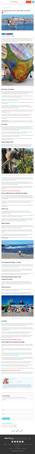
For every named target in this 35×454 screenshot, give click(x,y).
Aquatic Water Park (4, 364)
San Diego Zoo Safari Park (14, 355)
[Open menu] (1, 2)
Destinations (6, 7)
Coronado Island (22, 126)
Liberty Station (24, 215)
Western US (10, 7)
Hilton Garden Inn (13, 197)
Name (3, 410)
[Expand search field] (33, 2)
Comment (4, 399)
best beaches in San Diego (15, 264)
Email (3, 414)
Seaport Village (4, 99)
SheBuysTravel (15, 450)
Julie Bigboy (12, 379)
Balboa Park (3, 144)
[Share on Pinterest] (8, 34)
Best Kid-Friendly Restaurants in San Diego (13, 339)
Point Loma (15, 211)
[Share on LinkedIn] (11, 34)
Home (2, 7)
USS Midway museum (19, 105)
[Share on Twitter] (5, 34)
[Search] (29, 439)
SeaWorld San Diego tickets (15, 283)
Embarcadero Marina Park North (11, 102)
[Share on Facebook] (2, 34)
